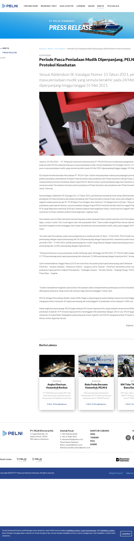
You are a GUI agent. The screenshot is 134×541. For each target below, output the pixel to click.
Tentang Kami (31, 6)
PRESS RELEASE (10, 52)
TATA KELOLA (113, 6)
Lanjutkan (126, 534)
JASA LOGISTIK (67, 6)
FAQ (92, 441)
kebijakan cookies (107, 530)
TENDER (94, 437)
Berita (50, 49)
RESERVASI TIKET (49, 6)
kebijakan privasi (73, 530)
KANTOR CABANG (99, 430)
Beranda (42, 49)
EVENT (3, 58)
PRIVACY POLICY (116, 473)
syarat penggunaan (88, 530)
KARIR (93, 444)
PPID (92, 434)
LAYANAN (80, 6)
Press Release (60, 49)
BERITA (100, 6)
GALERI (91, 6)
